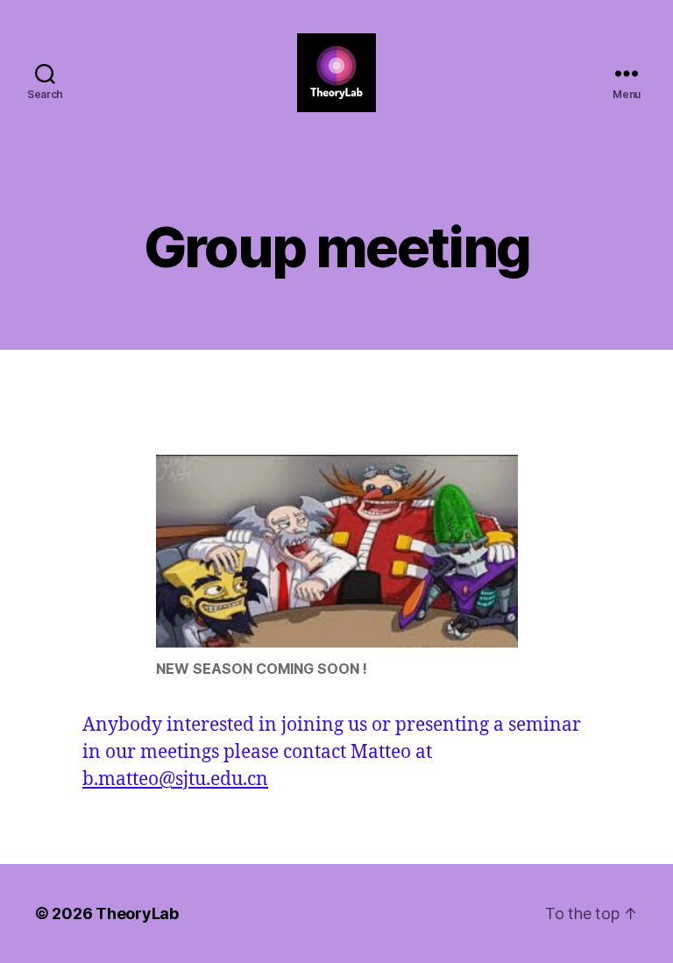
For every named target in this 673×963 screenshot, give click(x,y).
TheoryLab (137, 913)
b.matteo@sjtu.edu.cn (175, 779)
